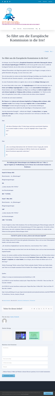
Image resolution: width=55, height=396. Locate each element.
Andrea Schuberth (7, 300)
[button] (39, 28)
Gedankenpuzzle (26, 300)
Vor (51, 51)
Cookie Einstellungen (24, 394)
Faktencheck (20, 300)
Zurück (47, 51)
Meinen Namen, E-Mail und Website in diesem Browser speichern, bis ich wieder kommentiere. (26, 371)
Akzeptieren (48, 393)
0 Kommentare (32, 300)
